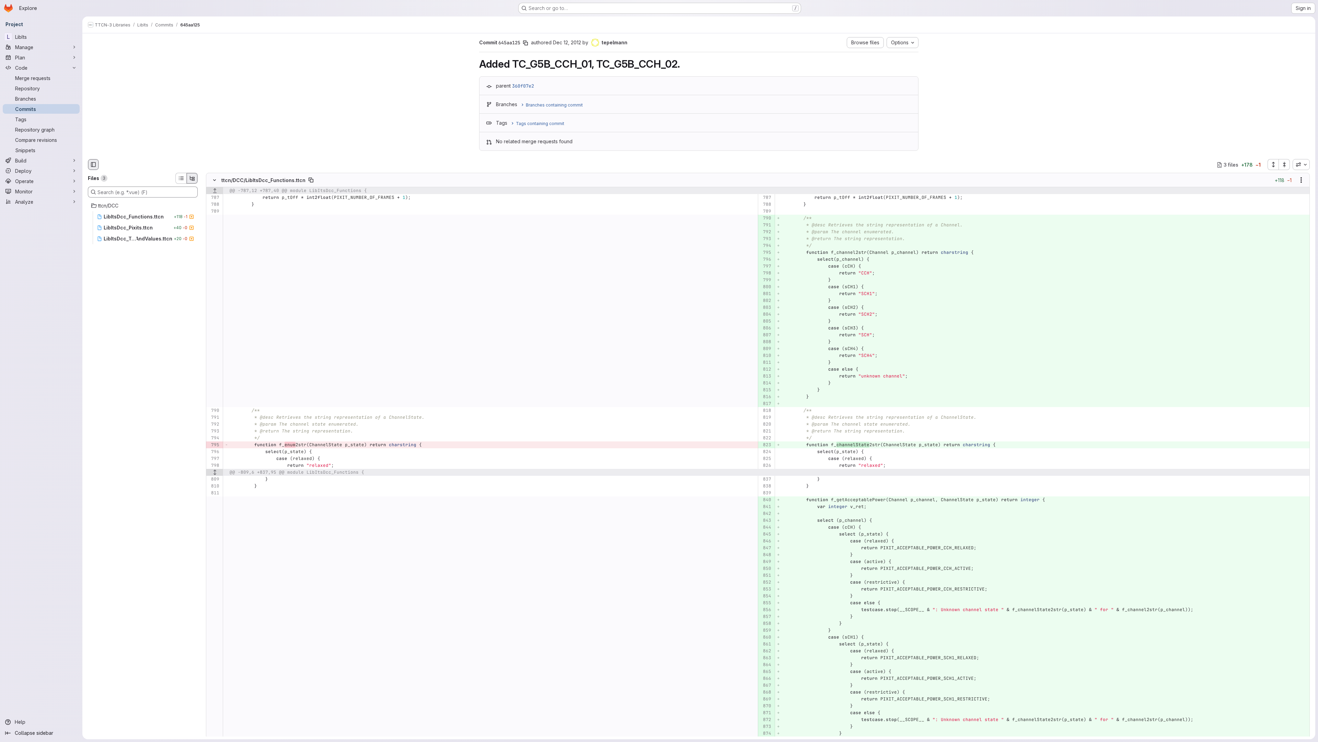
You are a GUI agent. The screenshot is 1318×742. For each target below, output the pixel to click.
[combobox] (1301, 164)
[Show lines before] (214, 191)
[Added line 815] (765, 390)
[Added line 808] (765, 342)
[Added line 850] (765, 568)
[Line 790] (213, 410)
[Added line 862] (765, 651)
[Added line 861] (765, 644)
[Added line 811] (765, 362)
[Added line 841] (765, 507)
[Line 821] (765, 431)
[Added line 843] (765, 520)
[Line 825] (765, 459)
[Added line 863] (765, 658)
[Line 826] (765, 465)
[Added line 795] (765, 252)
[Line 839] (765, 493)
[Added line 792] (765, 232)
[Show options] (1301, 180)
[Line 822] (765, 438)
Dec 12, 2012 (567, 42)
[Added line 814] (765, 383)
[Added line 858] (765, 623)
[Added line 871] (765, 713)
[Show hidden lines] (214, 472)
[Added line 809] (765, 349)
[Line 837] (765, 479)
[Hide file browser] (93, 164)
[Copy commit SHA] (525, 43)
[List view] (180, 178)
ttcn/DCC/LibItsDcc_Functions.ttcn (263, 180)
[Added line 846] (765, 541)
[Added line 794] (765, 246)
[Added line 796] (765, 259)
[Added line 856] (765, 610)
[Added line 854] (765, 596)
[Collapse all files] (1284, 164)
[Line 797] (213, 459)
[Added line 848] (765, 555)
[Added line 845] (765, 534)
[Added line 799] (765, 280)
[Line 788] (213, 204)
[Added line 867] (765, 685)
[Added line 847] (765, 548)
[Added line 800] (765, 287)
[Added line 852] (765, 582)
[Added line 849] (765, 562)
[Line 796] (213, 452)
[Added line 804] (765, 314)
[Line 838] (765, 486)
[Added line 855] (765, 603)
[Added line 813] (765, 376)
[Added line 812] (765, 369)
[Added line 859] (765, 630)
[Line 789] (213, 211)
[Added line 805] (765, 321)
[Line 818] (765, 410)
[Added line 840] (765, 500)
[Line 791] (213, 417)
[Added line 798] (765, 273)
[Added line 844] (765, 527)
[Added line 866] (765, 678)
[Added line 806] (765, 328)
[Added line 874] (765, 733)
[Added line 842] (765, 513)
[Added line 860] (765, 637)
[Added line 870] (765, 706)
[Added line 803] (765, 307)
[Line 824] (765, 452)
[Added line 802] (765, 300)
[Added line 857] (765, 617)
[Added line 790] (765, 218)
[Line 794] (213, 438)
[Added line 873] (765, 726)
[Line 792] (213, 424)
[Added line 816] (765, 397)
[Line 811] (213, 493)
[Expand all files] (1273, 164)
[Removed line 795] (213, 445)
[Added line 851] (765, 575)
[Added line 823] (765, 445)
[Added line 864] (765, 665)
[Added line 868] (765, 692)
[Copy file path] (311, 180)
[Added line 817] (765, 404)
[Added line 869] (765, 699)
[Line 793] (213, 431)
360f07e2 (523, 86)
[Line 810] (213, 486)
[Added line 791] (765, 225)
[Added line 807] (765, 335)
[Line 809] (213, 479)
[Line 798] (213, 465)
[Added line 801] (765, 294)
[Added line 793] (765, 239)
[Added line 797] (765, 266)
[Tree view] (192, 178)
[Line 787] (213, 197)
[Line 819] (765, 417)
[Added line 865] (765, 671)
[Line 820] (765, 424)
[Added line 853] (765, 589)
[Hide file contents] (214, 180)
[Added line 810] (765, 355)
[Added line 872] (765, 720)
